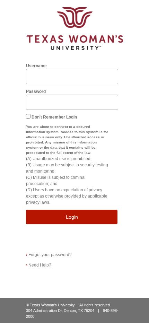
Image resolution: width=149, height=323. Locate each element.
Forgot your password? (49, 254)
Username (36, 65)
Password (36, 91)
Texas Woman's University (52, 305)
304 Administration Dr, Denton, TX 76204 (60, 310)
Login (72, 217)
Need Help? (38, 265)
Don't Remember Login (54, 117)
